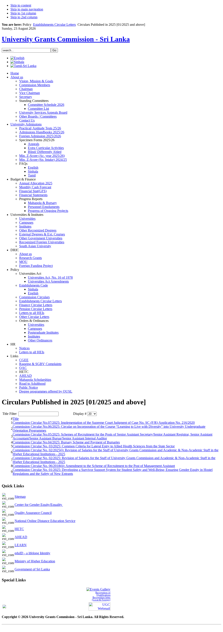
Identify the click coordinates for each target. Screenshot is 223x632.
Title (16, 419)
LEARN (21, 545)
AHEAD (21, 537)
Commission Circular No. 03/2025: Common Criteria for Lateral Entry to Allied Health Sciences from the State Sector (94, 446)
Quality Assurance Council (33, 513)
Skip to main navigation (26, 9)
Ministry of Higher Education (35, 561)
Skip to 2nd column (23, 17)
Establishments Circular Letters (54, 24)
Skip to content (20, 5)
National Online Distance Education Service (45, 521)
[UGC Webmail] (99, 606)
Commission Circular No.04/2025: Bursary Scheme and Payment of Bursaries (66, 442)
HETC (19, 529)
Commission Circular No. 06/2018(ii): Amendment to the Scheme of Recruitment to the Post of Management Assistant (94, 466)
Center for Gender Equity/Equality (39, 505)
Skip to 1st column (23, 13)
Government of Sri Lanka (32, 569)
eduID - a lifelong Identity (32, 553)
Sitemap (20, 496)
